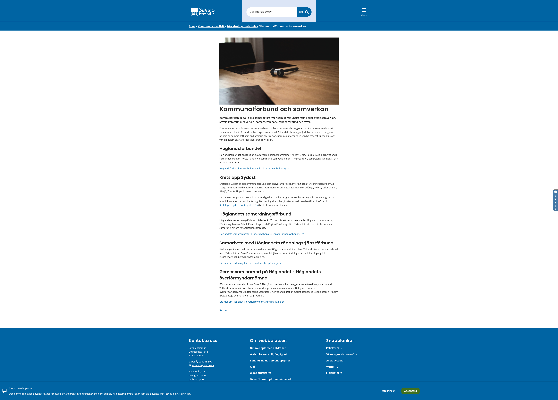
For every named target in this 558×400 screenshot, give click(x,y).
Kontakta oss (203, 340)
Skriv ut (223, 310)
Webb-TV (332, 367)
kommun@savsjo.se (203, 365)
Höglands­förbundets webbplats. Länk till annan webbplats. (253, 168)
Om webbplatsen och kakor (268, 348)
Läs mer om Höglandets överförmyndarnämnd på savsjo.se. (252, 301)
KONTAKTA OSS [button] (556, 201)
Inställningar (388, 391)
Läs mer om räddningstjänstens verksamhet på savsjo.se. (250, 263)
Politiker (334, 348)
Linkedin (196, 379)
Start (192, 26)
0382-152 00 (205, 361)
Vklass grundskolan (341, 354)
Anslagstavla (335, 360)
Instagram (197, 375)
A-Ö (252, 367)
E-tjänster (334, 373)
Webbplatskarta (260, 373)
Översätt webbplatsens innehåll (270, 379)
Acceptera (410, 391)
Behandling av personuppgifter (270, 360)
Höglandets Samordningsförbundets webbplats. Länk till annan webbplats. (262, 234)
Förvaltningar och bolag (242, 26)
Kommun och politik (211, 26)
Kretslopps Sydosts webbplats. (238, 205)
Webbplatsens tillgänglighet (268, 354)
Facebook (197, 371)
